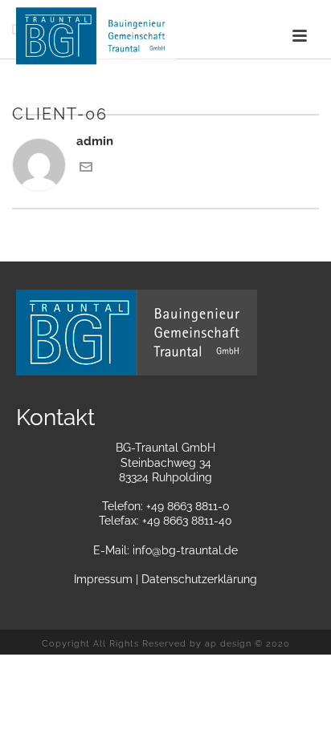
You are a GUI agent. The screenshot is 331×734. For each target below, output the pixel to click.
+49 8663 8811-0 (188, 506)
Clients (155, 148)
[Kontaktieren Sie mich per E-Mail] (86, 169)
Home (111, 148)
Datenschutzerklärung (199, 579)
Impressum (103, 579)
